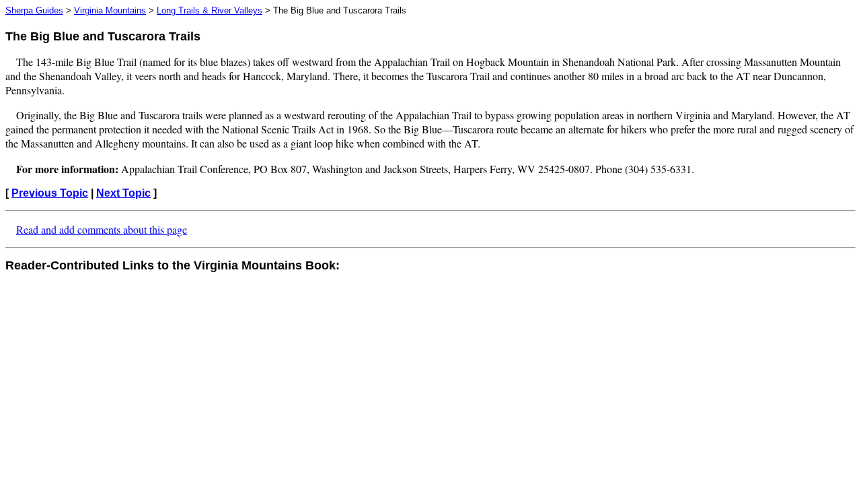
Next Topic (123, 193)
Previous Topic (49, 193)
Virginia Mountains (110, 10)
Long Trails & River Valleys (209, 10)
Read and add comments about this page (101, 229)
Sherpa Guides (34, 10)
